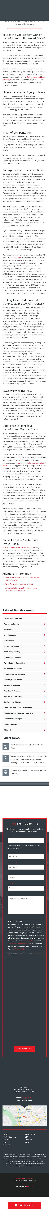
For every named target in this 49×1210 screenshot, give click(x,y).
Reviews (28, 1139)
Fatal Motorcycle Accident (14, 663)
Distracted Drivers (11, 646)
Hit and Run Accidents (13, 668)
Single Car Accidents (12, 702)
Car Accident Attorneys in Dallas (21, 21)
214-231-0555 (29, 941)
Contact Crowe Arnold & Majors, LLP (18, 547)
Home (7, 21)
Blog (27, 1142)
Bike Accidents (10, 635)
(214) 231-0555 (27, 1097)
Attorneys (30, 1134)
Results (6, 1139)
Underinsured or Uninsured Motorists (19, 713)
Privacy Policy (20, 949)
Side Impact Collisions (13, 696)
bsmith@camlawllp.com (19, 943)
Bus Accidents (9, 640)
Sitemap (6, 1145)
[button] (44, 5)
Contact (7, 1142)
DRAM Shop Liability (12, 652)
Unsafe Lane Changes (13, 719)
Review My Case (24, 1049)
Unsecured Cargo (11, 724)
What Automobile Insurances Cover (19, 584)
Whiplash (7, 730)
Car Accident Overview (13, 618)
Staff (27, 1137)
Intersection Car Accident (14, 674)
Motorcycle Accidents (13, 679)
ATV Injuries (8, 629)
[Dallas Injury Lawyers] (9, 11)
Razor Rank (29, 1186)
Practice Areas (10, 1137)
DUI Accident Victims (12, 657)
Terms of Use (19, 1178)
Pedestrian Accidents (12, 685)
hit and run (16, 257)
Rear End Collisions (12, 691)
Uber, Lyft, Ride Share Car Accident (18, 707)
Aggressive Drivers (11, 624)
